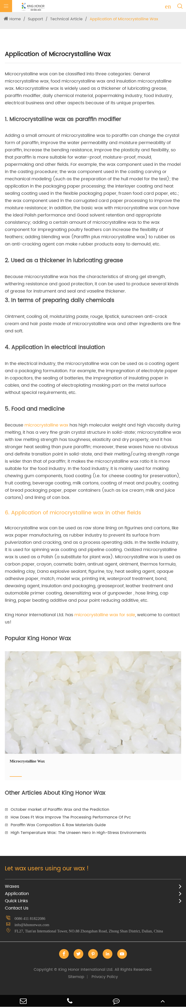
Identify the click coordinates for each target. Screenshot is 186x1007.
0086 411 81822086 (30, 918)
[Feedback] (116, 1001)
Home (15, 19)
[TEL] (69, 1001)
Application (17, 893)
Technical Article (66, 19)
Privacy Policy (105, 977)
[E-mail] (23, 1001)
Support (35, 19)
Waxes (12, 886)
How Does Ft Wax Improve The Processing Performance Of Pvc (71, 817)
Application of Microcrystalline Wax (124, 19)
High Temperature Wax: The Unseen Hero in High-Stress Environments (78, 833)
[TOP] (163, 1001)
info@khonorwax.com (32, 925)
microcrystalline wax (46, 425)
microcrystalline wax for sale (104, 614)
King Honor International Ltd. (93, 969)
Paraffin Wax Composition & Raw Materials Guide (58, 825)
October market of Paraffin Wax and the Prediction (60, 809)
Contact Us (16, 908)
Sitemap (76, 977)
